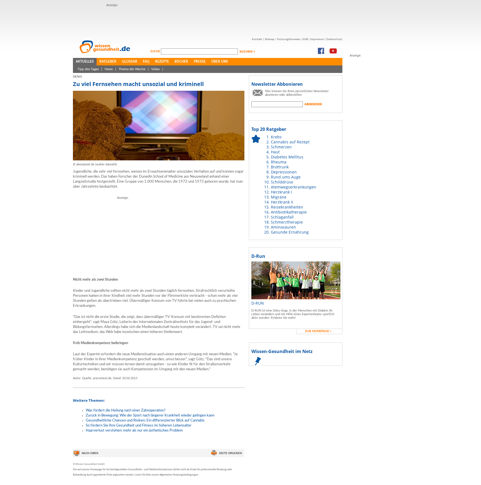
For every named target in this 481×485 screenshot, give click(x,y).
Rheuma (278, 162)
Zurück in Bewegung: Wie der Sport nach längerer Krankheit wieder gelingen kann (150, 415)
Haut (275, 152)
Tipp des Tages (88, 69)
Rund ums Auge (286, 177)
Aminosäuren (283, 227)
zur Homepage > (318, 331)
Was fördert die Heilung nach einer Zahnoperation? (126, 410)
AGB (305, 39)
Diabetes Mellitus (287, 157)
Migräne (278, 197)
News (109, 69)
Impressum (317, 39)
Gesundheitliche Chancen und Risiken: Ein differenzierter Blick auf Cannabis (145, 420)
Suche (155, 51)
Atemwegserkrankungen (293, 187)
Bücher (181, 61)
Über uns (219, 61)
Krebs (276, 136)
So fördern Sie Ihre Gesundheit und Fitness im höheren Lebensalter (139, 425)
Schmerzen (281, 147)
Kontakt (257, 39)
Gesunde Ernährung (290, 232)
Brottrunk (280, 167)
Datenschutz (334, 39)
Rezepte (162, 61)
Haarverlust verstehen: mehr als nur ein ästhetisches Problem (134, 430)
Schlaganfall (282, 217)
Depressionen (284, 172)
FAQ (146, 61)
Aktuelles (85, 61)
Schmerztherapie (287, 222)
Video (155, 69)
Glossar (129, 61)
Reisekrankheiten (287, 207)
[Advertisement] (207, 20)
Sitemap (269, 39)
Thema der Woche (132, 69)
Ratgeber (107, 61)
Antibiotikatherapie (289, 212)
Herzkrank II (282, 202)
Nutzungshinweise (288, 39)
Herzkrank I (281, 192)
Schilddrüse (282, 182)
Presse (200, 61)
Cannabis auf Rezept (290, 141)
